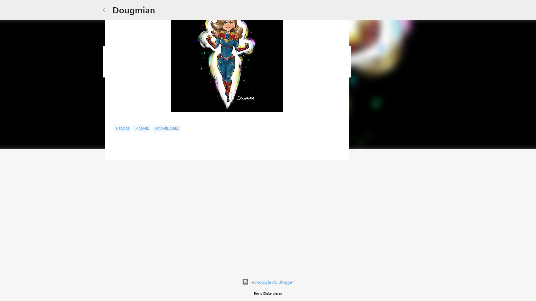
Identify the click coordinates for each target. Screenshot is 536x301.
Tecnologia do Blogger (271, 282)
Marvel (142, 128)
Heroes (122, 128)
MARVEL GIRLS (166, 128)
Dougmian (134, 9)
